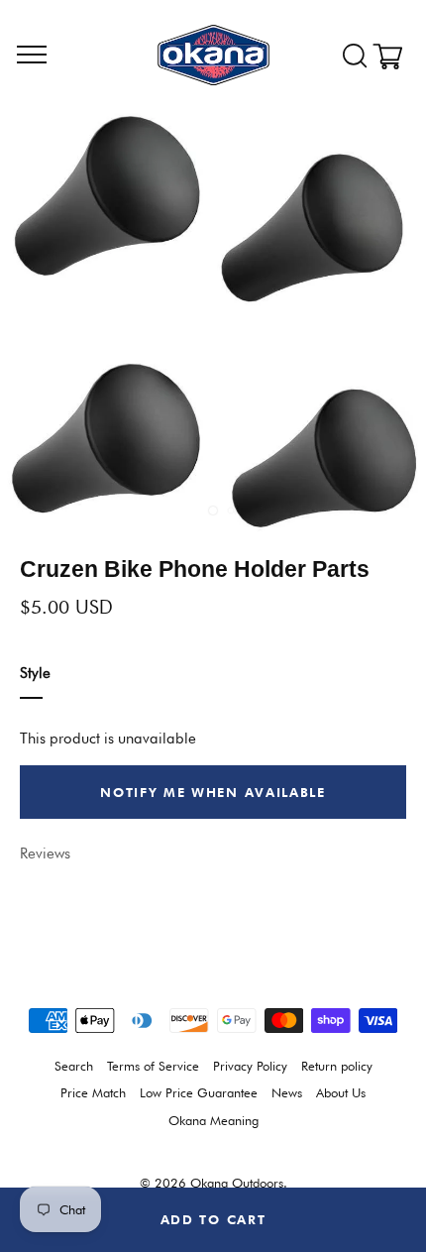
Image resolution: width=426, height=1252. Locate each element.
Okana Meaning (213, 1120)
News (286, 1092)
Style (35, 673)
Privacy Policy (250, 1066)
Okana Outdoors (236, 1183)
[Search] (354, 56)
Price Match (93, 1092)
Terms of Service (153, 1066)
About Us (341, 1092)
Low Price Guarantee (199, 1092)
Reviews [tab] (45, 853)
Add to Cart (213, 1219)
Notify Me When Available (213, 792)
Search (73, 1066)
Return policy (337, 1066)
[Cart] (394, 56)
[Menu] (31, 55)
